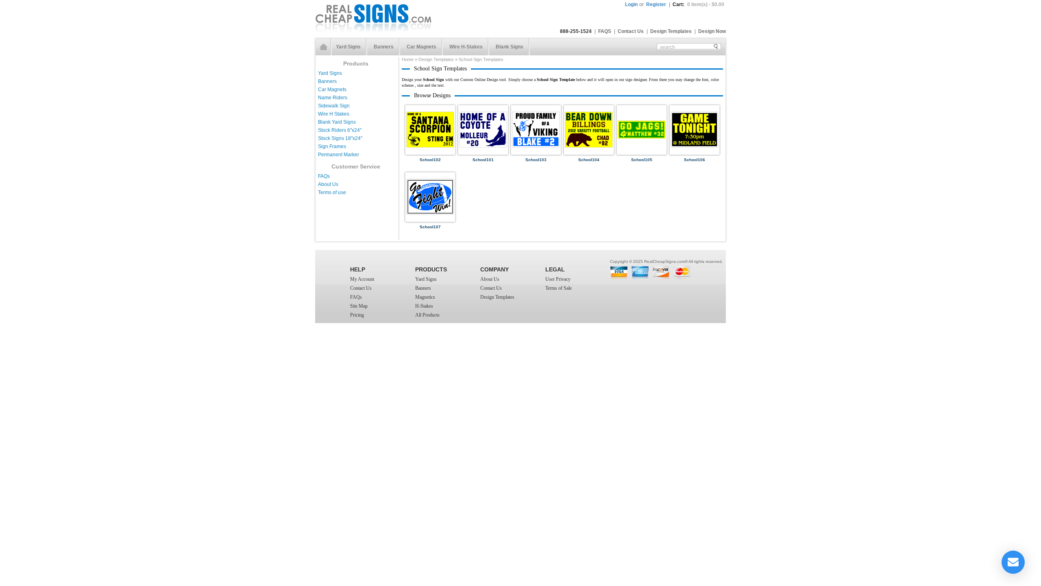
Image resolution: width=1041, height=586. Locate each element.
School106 (694, 159)
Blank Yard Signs (337, 122)
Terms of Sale (558, 288)
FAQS (604, 31)
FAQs (324, 176)
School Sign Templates (481, 59)
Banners (384, 47)
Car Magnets (421, 47)
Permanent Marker (338, 154)
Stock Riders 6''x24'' (340, 130)
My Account (362, 279)
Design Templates (671, 31)
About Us (328, 184)
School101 (483, 159)
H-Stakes (424, 306)
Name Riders (332, 98)
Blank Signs (509, 47)
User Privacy (558, 279)
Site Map (359, 306)
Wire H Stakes (333, 114)
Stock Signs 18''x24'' (340, 138)
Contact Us (631, 31)
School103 (536, 159)
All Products (427, 315)
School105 (641, 159)
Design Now (712, 31)
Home (324, 47)
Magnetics (425, 297)
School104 (588, 159)
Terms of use (332, 192)
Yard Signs (348, 47)
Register (656, 4)
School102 (430, 159)
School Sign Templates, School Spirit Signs (373, 18)
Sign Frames (332, 146)
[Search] (716, 46)
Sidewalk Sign (334, 106)
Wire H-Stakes (466, 47)
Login (631, 4)
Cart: (698, 4)
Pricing (357, 315)
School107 (430, 227)
